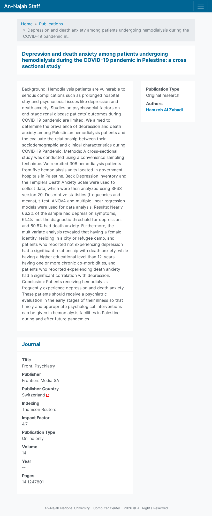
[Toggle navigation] (200, 6)
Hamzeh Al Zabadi (164, 109)
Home (27, 23)
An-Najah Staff (22, 6)
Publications (51, 23)
